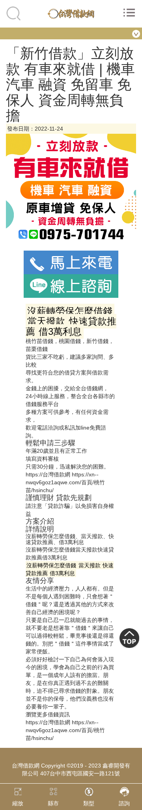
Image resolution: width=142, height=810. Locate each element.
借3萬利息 (54, 557)
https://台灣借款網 (48, 474)
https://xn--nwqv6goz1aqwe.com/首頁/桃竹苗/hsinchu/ (65, 482)
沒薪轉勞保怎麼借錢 (50, 549)
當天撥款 (86, 549)
